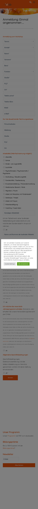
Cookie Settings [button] (10, 264)
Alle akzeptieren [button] (23, 264)
